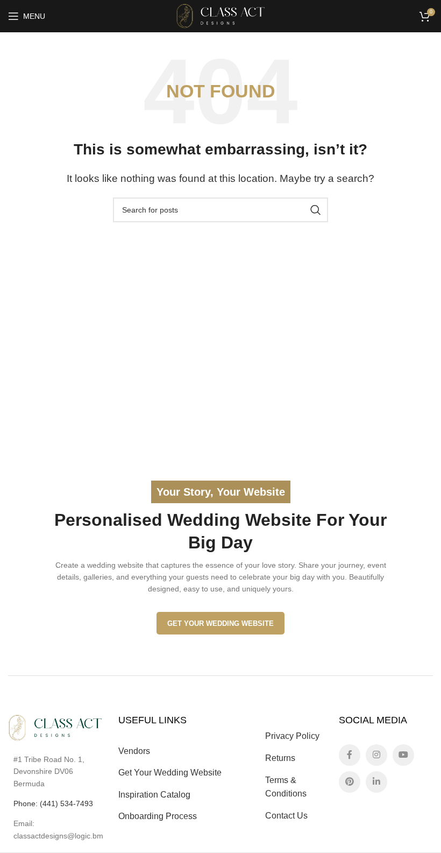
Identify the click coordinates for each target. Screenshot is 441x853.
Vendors (134, 751)
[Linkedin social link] (376, 782)
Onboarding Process (157, 816)
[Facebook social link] (349, 755)
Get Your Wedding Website (220, 623)
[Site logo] (221, 15)
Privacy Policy (292, 736)
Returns (280, 758)
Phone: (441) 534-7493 (53, 803)
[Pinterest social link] (349, 782)
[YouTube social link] (403, 755)
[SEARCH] (315, 210)
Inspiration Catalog (154, 794)
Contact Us (286, 815)
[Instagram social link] (376, 755)
